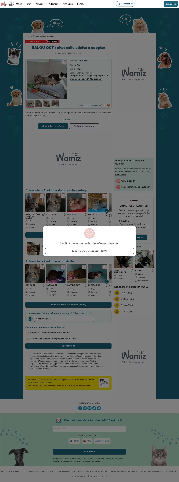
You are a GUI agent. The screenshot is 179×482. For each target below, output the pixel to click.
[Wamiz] (7, 4)
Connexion (171, 4)
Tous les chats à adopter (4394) (89, 251)
